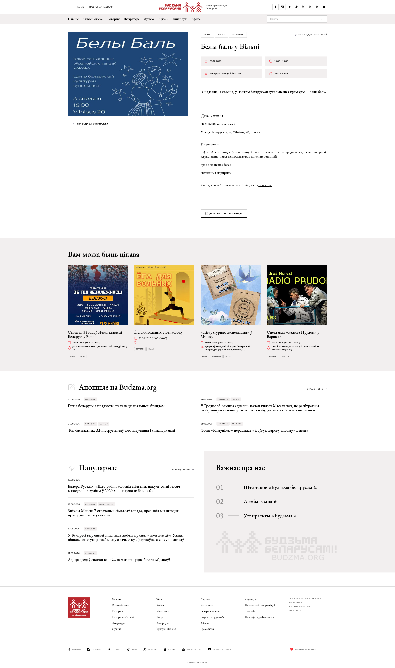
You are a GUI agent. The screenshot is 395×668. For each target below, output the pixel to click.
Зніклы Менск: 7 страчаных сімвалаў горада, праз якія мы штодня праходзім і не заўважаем (123, 513)
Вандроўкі (180, 19)
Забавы (205, 623)
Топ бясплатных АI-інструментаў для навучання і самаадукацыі (121, 430)
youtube (171, 649)
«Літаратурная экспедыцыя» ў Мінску (226, 334)
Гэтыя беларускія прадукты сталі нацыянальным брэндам (116, 405)
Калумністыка (92, 19)
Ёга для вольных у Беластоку (158, 332)
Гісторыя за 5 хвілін (123, 617)
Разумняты (207, 605)
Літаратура (131, 19)
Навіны (73, 19)
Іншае (221, 34)
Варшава (272, 356)
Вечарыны (237, 34)
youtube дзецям (194, 649)
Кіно (159, 599)
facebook (76, 649)
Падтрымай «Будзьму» (101, 7)
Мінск (204, 356)
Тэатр (159, 617)
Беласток (140, 349)
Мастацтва (162, 611)
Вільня (207, 34)
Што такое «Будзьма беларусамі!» (281, 487)
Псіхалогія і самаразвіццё (260, 605)
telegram (116, 649)
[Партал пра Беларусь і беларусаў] (193, 7)
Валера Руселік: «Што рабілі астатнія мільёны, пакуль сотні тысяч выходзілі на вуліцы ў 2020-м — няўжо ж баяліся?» (124, 488)
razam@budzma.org (221, 649)
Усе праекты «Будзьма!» (270, 515)
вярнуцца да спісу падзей (92, 124)
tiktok (134, 649)
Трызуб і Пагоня (166, 629)
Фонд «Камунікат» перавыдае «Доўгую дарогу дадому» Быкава (254, 430)
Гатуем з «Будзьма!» (213, 617)
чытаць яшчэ (314, 388)
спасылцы (265, 185)
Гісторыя (113, 19)
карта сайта (295, 610)
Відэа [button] (162, 19)
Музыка (148, 19)
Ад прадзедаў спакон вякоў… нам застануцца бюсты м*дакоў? (119, 559)
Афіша (196, 19)
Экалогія (250, 611)
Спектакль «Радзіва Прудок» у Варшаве (293, 334)
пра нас (80, 7)
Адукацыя (103, 424)
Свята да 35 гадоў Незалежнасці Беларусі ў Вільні (95, 334)
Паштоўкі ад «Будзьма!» (259, 617)
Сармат (205, 599)
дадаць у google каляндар (225, 213)
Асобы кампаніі (261, 501)
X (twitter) (152, 649)
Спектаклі (285, 356)
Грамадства (90, 399)
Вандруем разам (106, 504)
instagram (96, 649)
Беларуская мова (210, 611)
